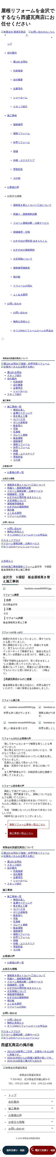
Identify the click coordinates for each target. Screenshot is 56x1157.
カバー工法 (19, 419)
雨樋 (15, 151)
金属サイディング (22, 413)
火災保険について (22, 259)
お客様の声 (13, 187)
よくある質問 (20, 294)
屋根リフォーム (21, 133)
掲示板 (16, 277)
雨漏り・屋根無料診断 (25, 214)
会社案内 (12, 53)
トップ (12, 1095)
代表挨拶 (18, 70)
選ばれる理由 (20, 61)
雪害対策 (18, 169)
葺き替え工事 (20, 416)
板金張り (18, 425)
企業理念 (18, 88)
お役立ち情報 (16, 1122)
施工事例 (12, 115)
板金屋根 (18, 438)
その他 (16, 178)
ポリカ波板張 (20, 422)
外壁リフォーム (21, 142)
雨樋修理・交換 (21, 232)
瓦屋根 (16, 432)
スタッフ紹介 (20, 106)
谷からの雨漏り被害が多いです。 (36, 1058)
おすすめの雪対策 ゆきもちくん (30, 241)
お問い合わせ (14, 303)
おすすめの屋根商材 (24, 250)
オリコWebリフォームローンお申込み (33, 330)
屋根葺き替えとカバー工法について (32, 205)
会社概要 (18, 79)
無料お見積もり (21, 321)
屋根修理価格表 (21, 268)
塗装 (15, 428)
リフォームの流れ (22, 285)
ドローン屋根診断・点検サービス (31, 223)
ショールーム (20, 97)
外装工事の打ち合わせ (30, 1061)
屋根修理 (18, 124)
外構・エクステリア (24, 160)
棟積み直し (19, 410)
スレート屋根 (20, 435)
